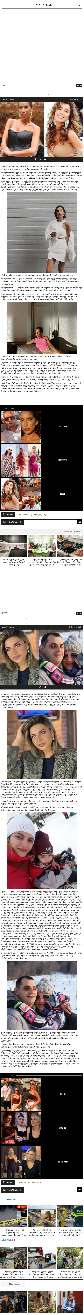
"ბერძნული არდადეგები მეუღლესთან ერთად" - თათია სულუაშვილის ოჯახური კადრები (62, 1094)
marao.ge (11, 99)
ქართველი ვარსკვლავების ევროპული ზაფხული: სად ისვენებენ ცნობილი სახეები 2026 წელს (62, 460)
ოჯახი (38, 1182)
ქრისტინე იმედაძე (38, 515)
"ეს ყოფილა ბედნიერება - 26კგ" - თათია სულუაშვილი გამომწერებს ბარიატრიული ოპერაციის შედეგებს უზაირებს (62, 1161)
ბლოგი (4, 85)
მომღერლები (23, 515)
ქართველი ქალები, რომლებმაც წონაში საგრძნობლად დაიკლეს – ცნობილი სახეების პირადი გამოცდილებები (62, 1128)
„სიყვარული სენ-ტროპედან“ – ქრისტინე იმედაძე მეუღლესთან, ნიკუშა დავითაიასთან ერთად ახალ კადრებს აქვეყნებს (62, 426)
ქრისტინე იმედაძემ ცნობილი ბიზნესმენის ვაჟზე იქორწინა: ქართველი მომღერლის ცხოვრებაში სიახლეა (62, 494)
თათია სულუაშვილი (26, 1182)
